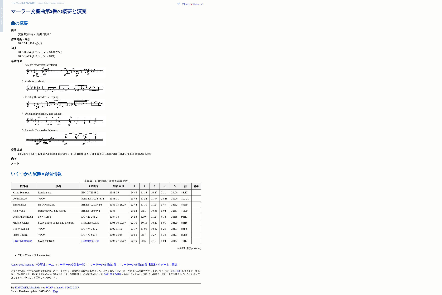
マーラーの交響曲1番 (103, 264)
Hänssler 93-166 (90, 240)
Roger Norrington (22, 240)
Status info (198, 4)
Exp (55, 291)
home (59, 287)
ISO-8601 (177, 271)
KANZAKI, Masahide (27, 287)
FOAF (49, 287)
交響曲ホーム (45, 264)
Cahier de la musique (22, 264)
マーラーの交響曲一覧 (71, 264)
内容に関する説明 (112, 274)
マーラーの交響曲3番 (134, 264)
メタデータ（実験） (167, 264)
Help (187, 4)
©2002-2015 (72, 287)
